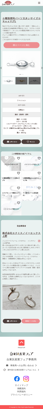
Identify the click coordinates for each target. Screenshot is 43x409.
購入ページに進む (21, 45)
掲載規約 (21, 388)
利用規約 (21, 391)
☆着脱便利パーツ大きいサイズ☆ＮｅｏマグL (21, 19)
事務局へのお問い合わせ (22, 365)
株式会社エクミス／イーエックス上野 (21, 234)
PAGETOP (21, 347)
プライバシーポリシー (21, 395)
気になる (32, 141)
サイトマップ (21, 385)
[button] (1, 68)
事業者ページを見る (30, 321)
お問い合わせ (13, 141)
